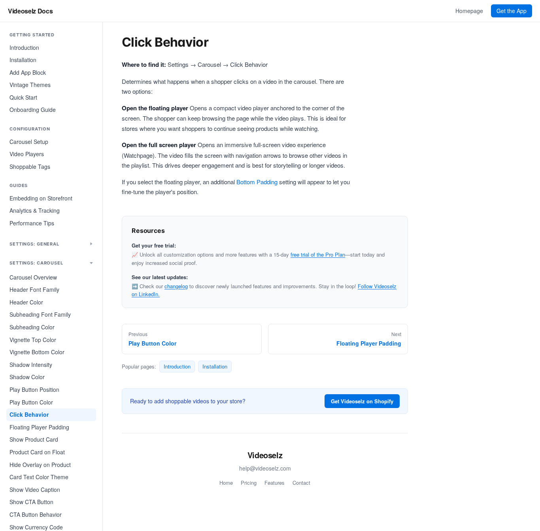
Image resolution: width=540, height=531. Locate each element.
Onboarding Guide (32, 109)
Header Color (26, 302)
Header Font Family (34, 289)
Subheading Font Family (40, 314)
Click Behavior (29, 414)
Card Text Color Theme (38, 477)
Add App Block (27, 72)
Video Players (26, 154)
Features (274, 482)
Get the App (512, 11)
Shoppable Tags (29, 166)
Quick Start (23, 97)
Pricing (249, 482)
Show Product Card (33, 439)
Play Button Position (34, 389)
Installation (22, 60)
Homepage (469, 11)
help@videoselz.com (265, 468)
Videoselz (264, 455)
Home (226, 482)
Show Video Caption (34, 489)
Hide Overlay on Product (40, 465)
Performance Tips (31, 223)
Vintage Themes (30, 85)
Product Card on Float (37, 452)
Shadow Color (27, 377)
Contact (301, 482)
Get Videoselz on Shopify (362, 401)
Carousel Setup (28, 142)
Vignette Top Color (32, 340)
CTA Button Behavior (35, 514)
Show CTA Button (31, 502)
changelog (176, 286)
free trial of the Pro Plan (318, 254)
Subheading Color (32, 327)
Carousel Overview (33, 277)
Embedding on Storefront (40, 198)
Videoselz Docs (30, 10)
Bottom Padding (257, 182)
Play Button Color (31, 402)
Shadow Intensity (30, 364)
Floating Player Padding (39, 427)
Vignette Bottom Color (36, 352)
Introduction (24, 47)
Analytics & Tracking (34, 210)
